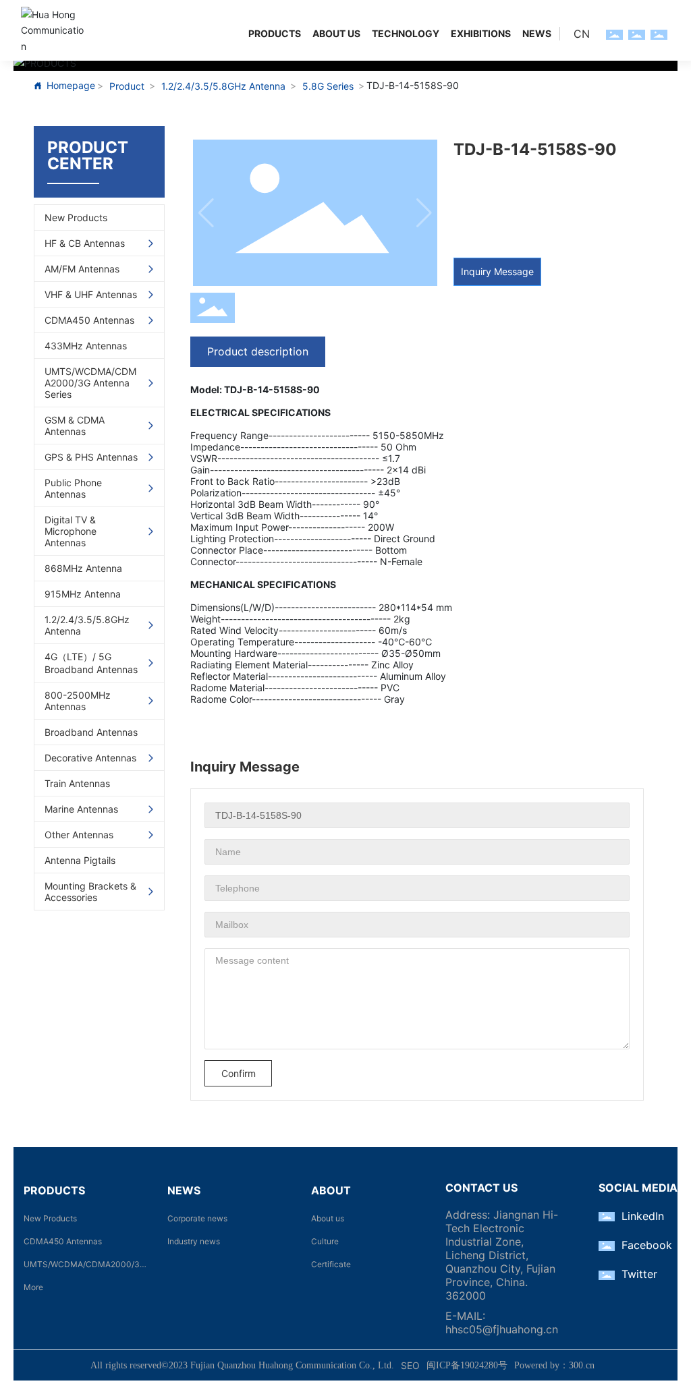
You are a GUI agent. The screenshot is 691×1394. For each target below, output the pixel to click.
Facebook (646, 1245)
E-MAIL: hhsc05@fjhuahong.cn (501, 1322)
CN (582, 33)
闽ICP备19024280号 (466, 1365)
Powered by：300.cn (554, 1365)
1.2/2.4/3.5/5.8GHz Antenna (223, 86)
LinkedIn (642, 1216)
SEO (410, 1365)
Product (126, 86)
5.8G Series (328, 86)
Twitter (639, 1274)
